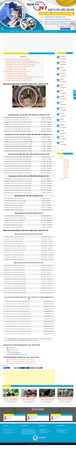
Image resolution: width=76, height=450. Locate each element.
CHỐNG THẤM (66, 161)
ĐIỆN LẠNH (65, 163)
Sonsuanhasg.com (15, 351)
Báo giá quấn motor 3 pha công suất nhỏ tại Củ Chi (15, 73)
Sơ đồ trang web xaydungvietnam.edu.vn (29, 433)
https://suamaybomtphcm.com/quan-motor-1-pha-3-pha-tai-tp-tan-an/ (22, 363)
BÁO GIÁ (28, 31)
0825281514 (63, 81)
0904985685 (63, 64)
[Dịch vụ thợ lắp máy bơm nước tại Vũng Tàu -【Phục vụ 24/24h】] (11, 392)
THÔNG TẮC (66, 177)
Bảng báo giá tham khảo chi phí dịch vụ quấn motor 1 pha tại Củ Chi (17, 59)
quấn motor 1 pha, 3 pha (27, 340)
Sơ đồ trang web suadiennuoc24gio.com (29, 431)
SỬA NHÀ (65, 174)
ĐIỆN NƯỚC (66, 165)
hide (25, 56)
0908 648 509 (63, 104)
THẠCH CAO (66, 175)
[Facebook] (74, 91)
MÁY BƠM (65, 170)
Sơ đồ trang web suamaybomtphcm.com (29, 432)
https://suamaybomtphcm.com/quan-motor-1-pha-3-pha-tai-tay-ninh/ (21, 361)
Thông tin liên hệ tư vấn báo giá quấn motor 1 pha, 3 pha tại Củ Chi (18, 78)
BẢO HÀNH (33, 31)
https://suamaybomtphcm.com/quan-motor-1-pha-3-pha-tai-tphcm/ (21, 359)
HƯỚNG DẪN (39, 31)
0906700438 (63, 70)
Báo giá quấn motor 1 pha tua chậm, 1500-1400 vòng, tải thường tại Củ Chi (20, 60)
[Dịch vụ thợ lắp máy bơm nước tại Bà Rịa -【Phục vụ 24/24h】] (29, 392)
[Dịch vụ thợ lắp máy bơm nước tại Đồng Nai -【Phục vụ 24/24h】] (47, 392)
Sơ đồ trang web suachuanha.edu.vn (28, 429)
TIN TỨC (44, 31)
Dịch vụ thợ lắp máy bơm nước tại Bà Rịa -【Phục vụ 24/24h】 (29, 399)
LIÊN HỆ (49, 31)
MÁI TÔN (65, 168)
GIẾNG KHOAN (66, 167)
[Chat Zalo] (74, 94)
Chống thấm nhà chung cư (44, 429)
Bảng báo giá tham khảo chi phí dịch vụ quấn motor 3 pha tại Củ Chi (17, 71)
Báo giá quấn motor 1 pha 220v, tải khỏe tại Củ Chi (15, 69)
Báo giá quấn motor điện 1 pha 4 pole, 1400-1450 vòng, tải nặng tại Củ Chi (20, 64)
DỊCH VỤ (23, 31)
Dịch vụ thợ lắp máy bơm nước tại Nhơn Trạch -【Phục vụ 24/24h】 (65, 399)
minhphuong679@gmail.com (64, 430)
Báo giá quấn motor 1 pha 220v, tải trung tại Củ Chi (15, 68)
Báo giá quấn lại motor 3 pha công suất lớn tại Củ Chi (16, 75)
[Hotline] (74, 98)
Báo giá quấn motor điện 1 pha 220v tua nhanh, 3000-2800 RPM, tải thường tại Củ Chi (22, 62)
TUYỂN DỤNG (55, 31)
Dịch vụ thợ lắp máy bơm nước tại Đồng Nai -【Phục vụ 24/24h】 (47, 399)
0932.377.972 (8, 418)
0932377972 (63, 58)
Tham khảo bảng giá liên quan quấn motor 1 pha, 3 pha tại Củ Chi (18, 80)
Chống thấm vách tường (44, 432)
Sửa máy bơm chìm (43, 430)
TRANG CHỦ (12, 31)
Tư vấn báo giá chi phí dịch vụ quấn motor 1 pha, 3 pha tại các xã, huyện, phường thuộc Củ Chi (24, 76)
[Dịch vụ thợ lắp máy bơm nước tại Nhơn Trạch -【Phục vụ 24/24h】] (65, 392)
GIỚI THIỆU (17, 31)
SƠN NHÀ (65, 172)
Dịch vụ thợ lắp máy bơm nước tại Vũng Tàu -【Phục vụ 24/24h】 (10, 399)
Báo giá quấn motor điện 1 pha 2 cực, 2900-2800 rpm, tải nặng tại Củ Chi (20, 66)
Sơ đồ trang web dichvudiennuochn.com (29, 430)
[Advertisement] (38, 42)
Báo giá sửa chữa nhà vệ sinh (45, 431)
